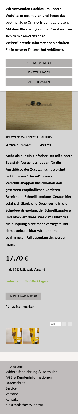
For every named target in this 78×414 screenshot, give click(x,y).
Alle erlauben (39, 82)
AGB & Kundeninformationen (29, 378)
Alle (53, 324)
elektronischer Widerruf (24, 405)
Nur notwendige (39, 63)
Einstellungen (39, 72)
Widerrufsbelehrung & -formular (31, 372)
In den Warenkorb (23, 296)
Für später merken (20, 307)
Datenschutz (15, 383)
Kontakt (12, 400)
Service (11, 389)
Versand (39, 270)
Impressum (14, 367)
